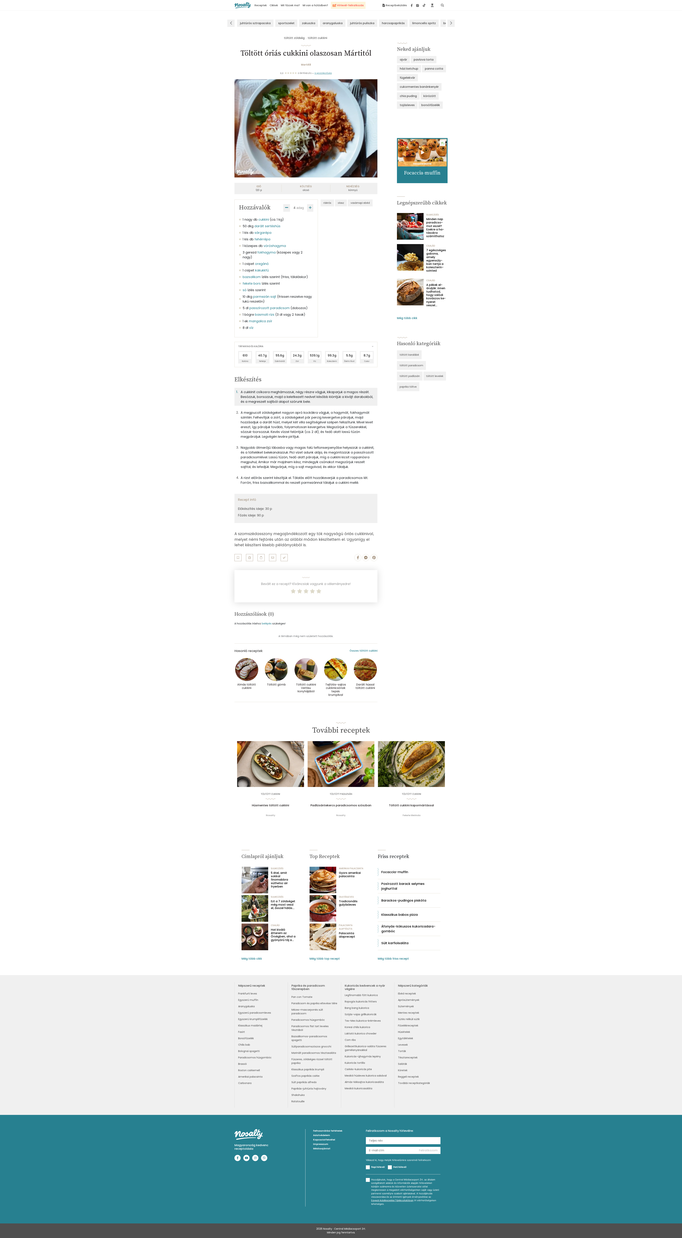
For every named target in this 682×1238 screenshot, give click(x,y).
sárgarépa (263, 232)
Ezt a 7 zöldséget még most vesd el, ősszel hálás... (283, 905)
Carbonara (244, 1083)
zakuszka (308, 23)
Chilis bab (244, 1044)
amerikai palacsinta (351, 868)
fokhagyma (266, 252)
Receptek (261, 5)
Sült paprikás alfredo (304, 1082)
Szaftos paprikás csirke (305, 1076)
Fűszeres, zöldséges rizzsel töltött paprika (311, 1061)
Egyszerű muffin (248, 1000)
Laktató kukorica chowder (361, 1033)
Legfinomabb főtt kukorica (361, 995)
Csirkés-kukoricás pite (358, 1069)
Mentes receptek (408, 1013)
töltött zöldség (294, 38)
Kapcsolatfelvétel (324, 1139)
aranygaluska (333, 23)
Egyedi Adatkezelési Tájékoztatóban (392, 1200)
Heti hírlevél (399, 1167)
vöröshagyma (275, 246)
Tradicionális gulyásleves (348, 903)
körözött (429, 96)
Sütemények (406, 1006)
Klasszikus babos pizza (399, 914)
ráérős (327, 203)
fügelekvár (407, 78)
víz (251, 327)
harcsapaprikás (393, 23)
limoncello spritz (424, 23)
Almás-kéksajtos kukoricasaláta (364, 1082)
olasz (341, 203)
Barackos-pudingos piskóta (403, 900)
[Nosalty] (242, 5)
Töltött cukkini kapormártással (411, 805)
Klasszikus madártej (250, 1025)
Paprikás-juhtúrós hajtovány (308, 1088)
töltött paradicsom (411, 365)
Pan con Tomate (301, 997)
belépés (267, 623)
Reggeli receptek (408, 1076)
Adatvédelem (321, 1135)
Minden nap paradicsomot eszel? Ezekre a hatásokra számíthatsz (435, 227)
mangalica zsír (260, 321)
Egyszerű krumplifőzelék (253, 1019)
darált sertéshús (267, 226)
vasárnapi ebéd (360, 203)
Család (430, 245)
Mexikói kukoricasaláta (358, 1088)
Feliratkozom (428, 1150)
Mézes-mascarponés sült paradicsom (307, 1011)
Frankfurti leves (247, 993)
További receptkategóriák (414, 1083)
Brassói (242, 1064)
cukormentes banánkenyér (419, 87)
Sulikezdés (432, 214)
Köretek (402, 1070)
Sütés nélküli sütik (409, 1019)
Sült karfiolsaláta (394, 943)
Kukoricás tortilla (355, 1063)
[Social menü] (418, 5)
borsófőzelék (430, 105)
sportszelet (286, 23)
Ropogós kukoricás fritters (361, 1001)
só (245, 290)
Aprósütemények (408, 1000)
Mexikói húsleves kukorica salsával (366, 1075)
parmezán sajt (264, 296)
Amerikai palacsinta (250, 1076)
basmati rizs (264, 314)
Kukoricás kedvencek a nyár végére (365, 987)
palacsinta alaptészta (346, 927)
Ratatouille (298, 1101)
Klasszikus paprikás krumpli (307, 1069)
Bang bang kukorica (357, 1008)
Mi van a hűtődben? (315, 5)
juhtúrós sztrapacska (255, 23)
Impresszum (320, 1144)
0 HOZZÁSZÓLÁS (323, 73)
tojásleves (407, 105)
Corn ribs (350, 1040)
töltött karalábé (409, 355)
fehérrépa (262, 239)
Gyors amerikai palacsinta (350, 874)
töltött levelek (434, 376)
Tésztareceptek (408, 1057)
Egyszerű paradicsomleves (254, 1013)
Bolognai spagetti (249, 1051)
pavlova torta (424, 60)
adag (300, 208)
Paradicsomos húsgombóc (255, 1057)
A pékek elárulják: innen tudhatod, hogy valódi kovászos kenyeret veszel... (436, 295)
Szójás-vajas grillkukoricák (361, 1014)
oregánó (262, 263)
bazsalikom (252, 277)
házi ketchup (409, 69)
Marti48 (306, 64)
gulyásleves (346, 897)
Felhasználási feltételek (327, 1130)
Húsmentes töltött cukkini (270, 805)
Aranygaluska (246, 1006)
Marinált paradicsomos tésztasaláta (313, 1053)
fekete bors (252, 283)
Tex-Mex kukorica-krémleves (363, 1021)
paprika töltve (408, 387)
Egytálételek (405, 1038)
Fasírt (241, 1032)
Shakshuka (298, 1095)
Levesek (403, 1044)
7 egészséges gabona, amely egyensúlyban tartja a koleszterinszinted (436, 260)
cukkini (263, 219)
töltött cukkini (317, 38)
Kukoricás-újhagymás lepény (363, 1056)
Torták (402, 1051)
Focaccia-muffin (394, 872)
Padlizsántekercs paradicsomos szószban (340, 805)
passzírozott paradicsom (269, 308)
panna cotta (434, 69)
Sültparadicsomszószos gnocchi (311, 1046)
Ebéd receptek (407, 993)
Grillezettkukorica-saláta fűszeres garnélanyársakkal (365, 1048)
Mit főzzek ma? (290, 5)
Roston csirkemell (249, 1070)
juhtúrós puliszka (362, 23)
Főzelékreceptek (408, 1025)
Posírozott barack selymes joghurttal (402, 886)
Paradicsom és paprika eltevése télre (314, 1003)
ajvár (403, 60)
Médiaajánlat (321, 1148)
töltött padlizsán (410, 376)
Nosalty (270, 815)
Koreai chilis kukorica (357, 1027)
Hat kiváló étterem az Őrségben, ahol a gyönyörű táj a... (283, 935)
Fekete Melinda (411, 815)
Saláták (402, 1064)
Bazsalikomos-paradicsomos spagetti (309, 1038)
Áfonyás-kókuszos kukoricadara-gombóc (408, 928)
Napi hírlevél (378, 1167)
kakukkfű (262, 270)
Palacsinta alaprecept (347, 935)
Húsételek (404, 1032)
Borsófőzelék (246, 1038)
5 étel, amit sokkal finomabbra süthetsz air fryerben (279, 879)
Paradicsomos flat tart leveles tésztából (310, 1028)
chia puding (408, 96)
